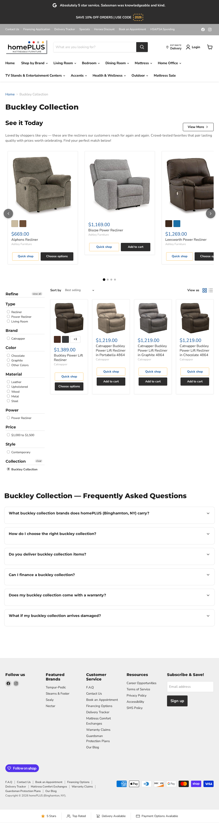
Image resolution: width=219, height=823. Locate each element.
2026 (138, 17)
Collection (16, 461)
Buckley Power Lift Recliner (68, 357)
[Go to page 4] (115, 280)
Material (14, 374)
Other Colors (19, 365)
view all (37, 294)
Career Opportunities (141, 683)
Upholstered (19, 387)
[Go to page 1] (104, 279)
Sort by (55, 290)
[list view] (211, 290)
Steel (14, 401)
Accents (77, 75)
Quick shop (25, 256)
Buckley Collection (23, 469)
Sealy (50, 700)
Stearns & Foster (57, 693)
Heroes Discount (104, 29)
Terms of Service (138, 689)
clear (38, 461)
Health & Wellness (108, 75)
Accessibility (135, 702)
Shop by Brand (33, 63)
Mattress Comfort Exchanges (49, 787)
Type (10, 304)
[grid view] (205, 290)
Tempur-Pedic (56, 687)
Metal (14, 396)
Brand (12, 330)
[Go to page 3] (111, 280)
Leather (15, 382)
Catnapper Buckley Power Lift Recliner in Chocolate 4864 (194, 350)
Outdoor (139, 75)
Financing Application (36, 29)
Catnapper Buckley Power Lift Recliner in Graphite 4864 (152, 350)
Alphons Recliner (24, 239)
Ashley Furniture (21, 244)
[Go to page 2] (108, 280)
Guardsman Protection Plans (23, 791)
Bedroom (89, 63)
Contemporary (20, 452)
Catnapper (17, 339)
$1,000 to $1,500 (22, 435)
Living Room (63, 63)
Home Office (168, 63)
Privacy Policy (136, 695)
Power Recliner (20, 317)
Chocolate (17, 356)
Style (10, 444)
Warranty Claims (98, 730)
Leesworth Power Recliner (186, 239)
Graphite (16, 360)
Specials (84, 29)
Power (12, 410)
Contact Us (12, 29)
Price (11, 427)
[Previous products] (8, 213)
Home (10, 63)
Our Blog (92, 747)
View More (196, 127)
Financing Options (99, 706)
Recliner (16, 312)
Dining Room (116, 63)
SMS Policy (135, 708)
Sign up (177, 700)
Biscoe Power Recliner (105, 230)
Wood (14, 392)
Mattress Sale (165, 75)
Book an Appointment (132, 29)
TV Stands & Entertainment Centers (34, 75)
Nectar (50, 706)
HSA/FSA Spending (162, 29)
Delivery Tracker (64, 29)
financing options (44, 584)
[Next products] (210, 213)
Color (11, 347)
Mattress (142, 63)
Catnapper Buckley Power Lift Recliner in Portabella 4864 (111, 350)
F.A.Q (90, 687)
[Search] (142, 47)
